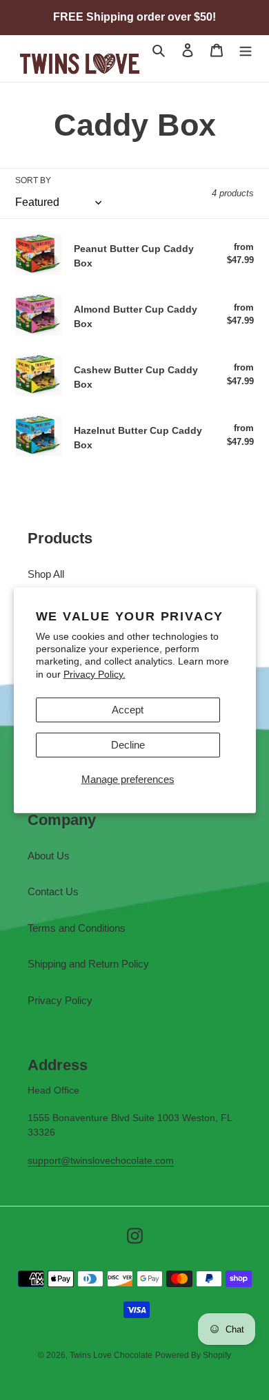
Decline (128, 745)
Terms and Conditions (77, 928)
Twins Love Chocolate (111, 1355)
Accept (127, 709)
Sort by (33, 180)
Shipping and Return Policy (88, 964)
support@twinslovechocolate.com (101, 1160)
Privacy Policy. (94, 673)
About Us (49, 855)
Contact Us (53, 891)
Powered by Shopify (193, 1355)
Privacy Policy (60, 1000)
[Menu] (245, 50)
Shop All (46, 574)
